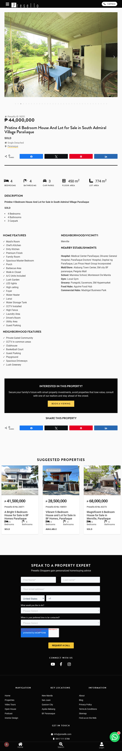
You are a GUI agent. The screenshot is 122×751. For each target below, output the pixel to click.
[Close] (121, 735)
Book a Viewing (72, 742)
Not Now (96, 742)
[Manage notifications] (6, 744)
